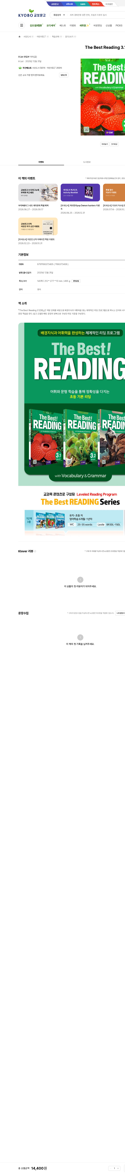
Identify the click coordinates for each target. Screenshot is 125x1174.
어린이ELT (41, 36)
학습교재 (55, 36)
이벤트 (73, 25)
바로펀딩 (98, 25)
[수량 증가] (118, 1168)
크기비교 (114, 144)
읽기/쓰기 (69, 36)
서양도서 (27, 36)
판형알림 (76, 281)
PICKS (119, 25)
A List (21, 61)
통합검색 (57, 15)
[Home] (19, 36)
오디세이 (51, 25)
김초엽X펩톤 (36, 25)
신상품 (109, 25)
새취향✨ (84, 25)
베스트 (63, 25)
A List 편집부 (23, 57)
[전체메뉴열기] (21, 25)
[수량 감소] (110, 1168)
